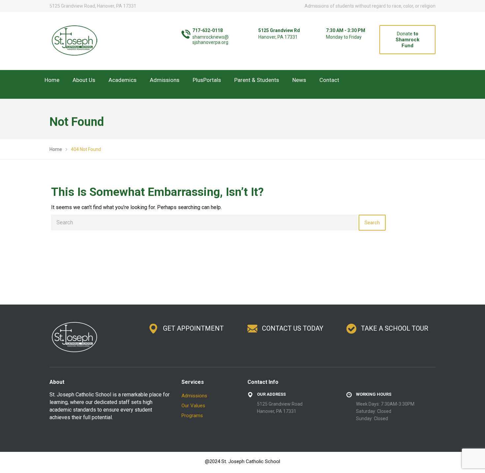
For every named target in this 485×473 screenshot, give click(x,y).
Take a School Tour (394, 328)
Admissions (164, 80)
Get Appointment (193, 328)
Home (52, 80)
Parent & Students (256, 80)
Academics (123, 80)
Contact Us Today (292, 328)
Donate (407, 40)
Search (372, 223)
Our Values (193, 406)
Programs (192, 415)
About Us (84, 80)
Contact (329, 80)
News (299, 80)
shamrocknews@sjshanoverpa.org (210, 39)
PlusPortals (207, 80)
